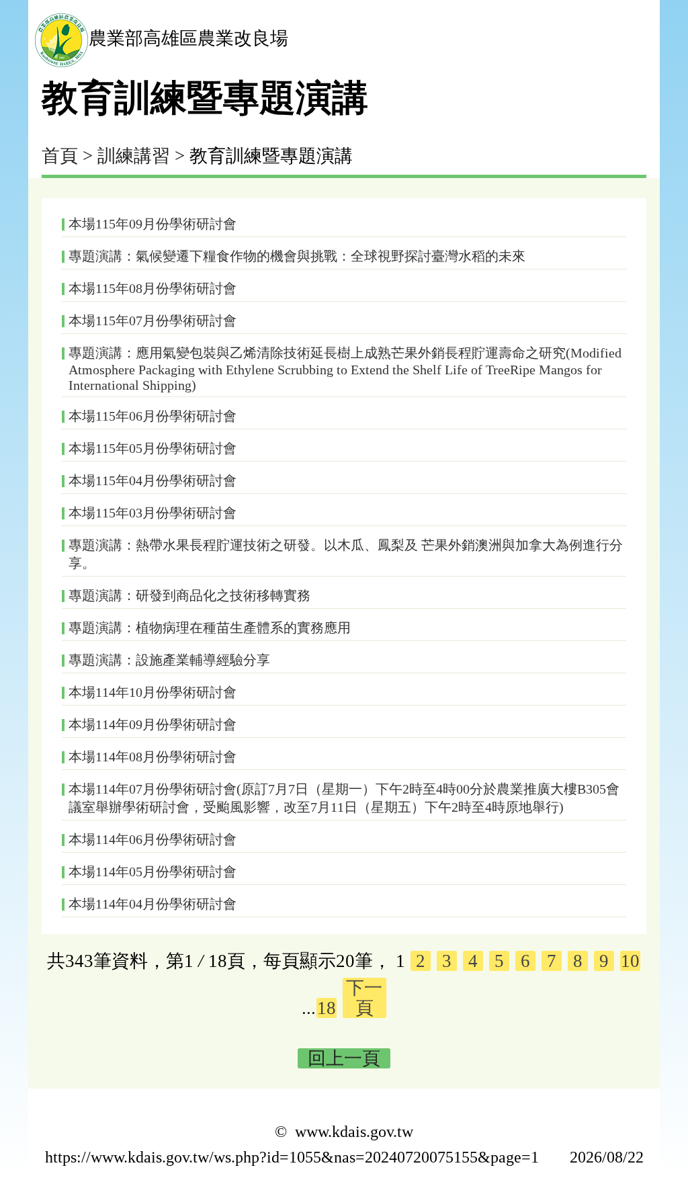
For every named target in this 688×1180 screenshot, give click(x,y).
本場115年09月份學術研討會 (152, 223)
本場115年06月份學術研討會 (152, 416)
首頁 (60, 156)
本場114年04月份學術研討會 (152, 903)
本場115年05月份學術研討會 (152, 448)
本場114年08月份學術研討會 (152, 756)
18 (326, 1008)
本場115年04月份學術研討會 (152, 480)
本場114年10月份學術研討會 (152, 692)
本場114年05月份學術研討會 (152, 871)
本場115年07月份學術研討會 (152, 320)
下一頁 (364, 998)
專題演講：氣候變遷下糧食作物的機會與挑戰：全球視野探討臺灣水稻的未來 (297, 256)
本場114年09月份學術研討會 (152, 724)
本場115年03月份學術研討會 (152, 512)
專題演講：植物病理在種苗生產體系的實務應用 (210, 627)
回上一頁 (344, 1058)
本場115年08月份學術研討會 (152, 288)
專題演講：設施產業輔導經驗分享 (169, 659)
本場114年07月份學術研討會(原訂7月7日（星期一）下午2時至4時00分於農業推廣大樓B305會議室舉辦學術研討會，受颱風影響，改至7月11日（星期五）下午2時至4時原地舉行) (344, 798)
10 (630, 961)
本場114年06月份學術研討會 (152, 839)
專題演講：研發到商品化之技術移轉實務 (189, 595)
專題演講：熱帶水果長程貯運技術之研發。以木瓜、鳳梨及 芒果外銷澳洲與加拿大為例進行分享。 (346, 554)
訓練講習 (133, 156)
